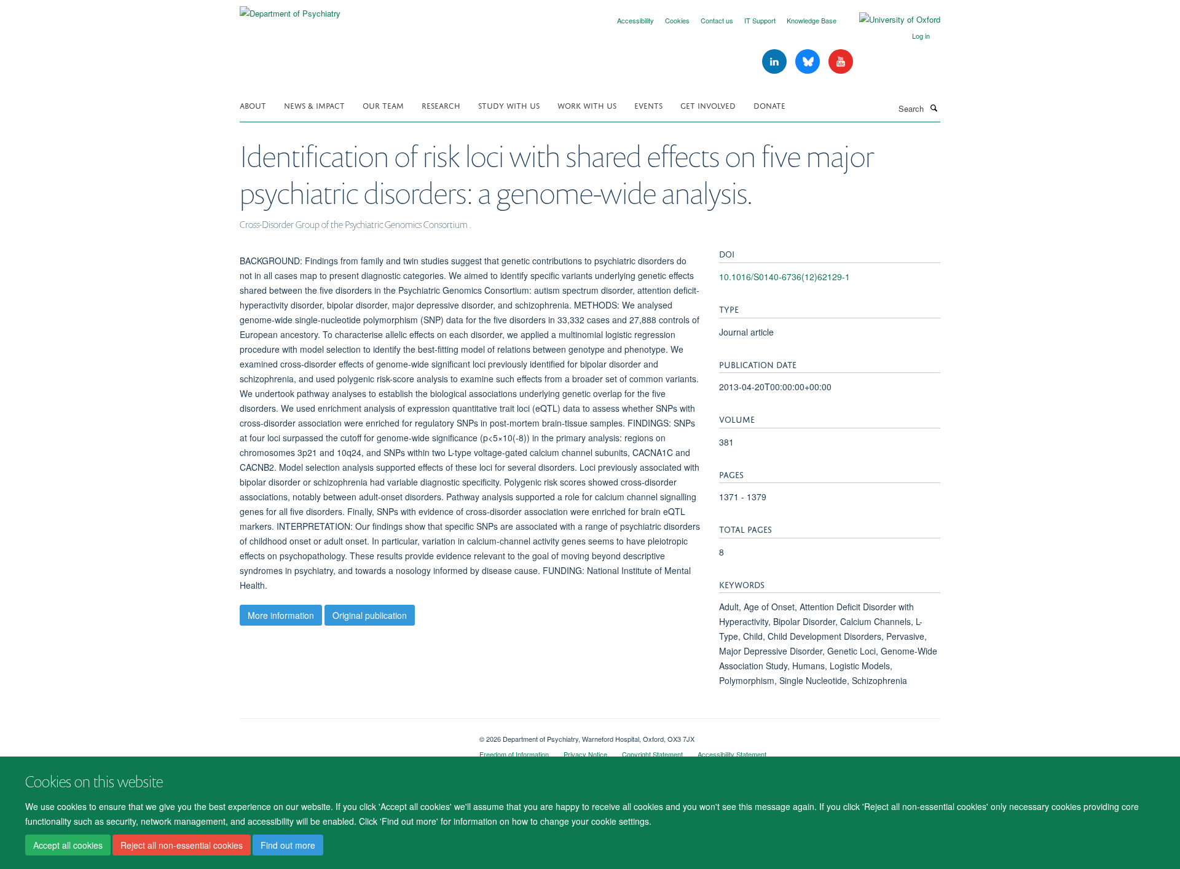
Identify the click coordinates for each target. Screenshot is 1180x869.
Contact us (717, 20)
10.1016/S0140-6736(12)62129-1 (784, 276)
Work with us (586, 105)
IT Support (760, 20)
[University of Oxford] (890, 19)
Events (648, 105)
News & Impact (314, 105)
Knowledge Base (811, 20)
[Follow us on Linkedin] (775, 62)
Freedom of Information (514, 754)
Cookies (677, 20)
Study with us (509, 105)
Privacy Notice (585, 754)
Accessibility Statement (732, 754)
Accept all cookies (68, 845)
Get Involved (708, 105)
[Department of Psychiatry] (290, 9)
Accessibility (635, 20)
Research (441, 105)
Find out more (288, 845)
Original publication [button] (369, 615)
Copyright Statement (652, 754)
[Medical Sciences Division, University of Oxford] (350, 734)
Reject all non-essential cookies (181, 845)
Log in (921, 36)
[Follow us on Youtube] (840, 62)
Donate (769, 105)
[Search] (933, 107)
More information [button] (281, 615)
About (253, 105)
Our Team (383, 105)
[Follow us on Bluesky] (808, 62)
